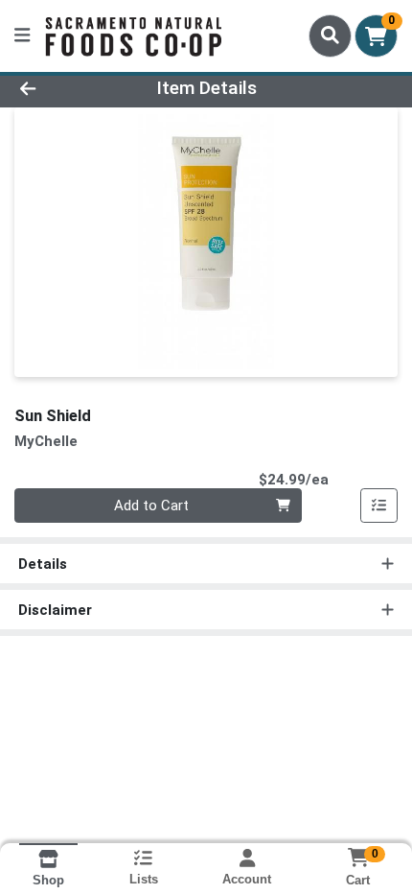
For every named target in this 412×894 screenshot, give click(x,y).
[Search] (330, 35)
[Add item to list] (379, 505)
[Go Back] (62, 89)
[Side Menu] (22, 36)
